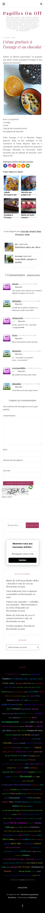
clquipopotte (17, 318)
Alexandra (16, 301)
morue (27, 722)
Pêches (11, 839)
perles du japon (36, 738)
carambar (19, 768)
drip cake (19, 789)
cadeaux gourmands (13, 696)
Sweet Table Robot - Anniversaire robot (23, 687)
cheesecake (36, 674)
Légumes (10, 673)
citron (34, 717)
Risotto (23, 730)
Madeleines (30, 713)
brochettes (37, 798)
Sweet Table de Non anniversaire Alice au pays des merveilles (22, 831)
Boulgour (19, 818)
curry (41, 691)
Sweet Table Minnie (35, 802)
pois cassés (23, 793)
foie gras (8, 756)
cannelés (31, 700)
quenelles (7, 844)
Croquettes (5, 863)
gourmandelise (18, 368)
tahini (29, 718)
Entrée (15, 806)
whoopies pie (39, 839)
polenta (33, 871)
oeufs (17, 700)
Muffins (38, 823)
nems (40, 818)
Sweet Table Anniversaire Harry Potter (13, 764)
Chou (14, 739)
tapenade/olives (8, 772)
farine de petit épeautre (13, 847)
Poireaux (32, 759)
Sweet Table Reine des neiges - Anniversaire (18, 859)
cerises (33, 839)
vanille (26, 767)
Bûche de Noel (24, 827)
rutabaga (21, 726)
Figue (42, 785)
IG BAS (23, 851)
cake (16, 835)
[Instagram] (10, 166)
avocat (9, 768)
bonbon (6, 823)
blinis (13, 818)
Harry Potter (8, 687)
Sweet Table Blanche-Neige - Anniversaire (23, 679)
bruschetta (38, 859)
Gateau (8, 734)
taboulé (21, 722)
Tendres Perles (24, 674)
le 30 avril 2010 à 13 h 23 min (30, 384)
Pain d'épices (32, 704)
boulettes (26, 855)
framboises (35, 827)
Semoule (7, 871)
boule (16, 827)
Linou (14, 335)
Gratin (30, 691)
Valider (22, 560)
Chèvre (5, 839)
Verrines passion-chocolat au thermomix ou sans (20, 627)
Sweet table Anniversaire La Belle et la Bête (18, 875)
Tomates (6, 678)
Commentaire (9, 415)
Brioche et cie (16, 755)
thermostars (16, 743)
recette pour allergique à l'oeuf (14, 810)
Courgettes (37, 742)
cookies (8, 776)
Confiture (5, 802)
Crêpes (39, 835)
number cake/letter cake (35, 793)
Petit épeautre (8, 851)
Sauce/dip (7, 818)
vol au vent (18, 855)
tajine (39, 871)
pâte (30, 674)
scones (24, 696)
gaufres (29, 806)
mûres (13, 827)
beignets (28, 743)
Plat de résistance (19, 822)
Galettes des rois (18, 735)
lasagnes (31, 772)
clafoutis (38, 687)
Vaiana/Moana (8, 738)
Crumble (14, 814)
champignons (37, 866)
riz (39, 875)
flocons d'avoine (25, 871)
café (33, 823)
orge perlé (30, 781)
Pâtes (38, 695)
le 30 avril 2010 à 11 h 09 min (30, 301)
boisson (7, 814)
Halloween (26, 756)
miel (26, 700)
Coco (30, 789)
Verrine (40, 704)
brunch (17, 674)
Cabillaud (37, 843)
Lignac (34, 851)
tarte (22, 700)
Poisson (37, 747)
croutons (32, 756)
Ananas (18, 751)
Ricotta (27, 735)
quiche (40, 678)
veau (36, 818)
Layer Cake (16, 730)
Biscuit (40, 726)
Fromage (37, 789)
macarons (23, 798)
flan (41, 764)
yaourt (21, 835)
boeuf (25, 789)
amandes (39, 713)
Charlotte (15, 871)
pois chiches (7, 730)
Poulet (30, 797)
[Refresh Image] (31, 487)
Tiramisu (13, 789)
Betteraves (16, 718)
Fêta (14, 767)
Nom (5, 449)
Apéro (9, 708)
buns (34, 777)
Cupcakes (39, 722)
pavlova (16, 839)
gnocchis (24, 717)
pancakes (6, 789)
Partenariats (14, 797)
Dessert (32, 231)
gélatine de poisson (9, 704)
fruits (27, 234)
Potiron (13, 793)
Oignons (4, 691)
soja (32, 683)
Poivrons (23, 806)
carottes (18, 771)
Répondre (18, 287)
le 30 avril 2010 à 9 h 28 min (27, 284)
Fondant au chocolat (35, 810)
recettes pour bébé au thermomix (16, 784)
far (43, 802)
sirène (39, 851)
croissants (33, 835)
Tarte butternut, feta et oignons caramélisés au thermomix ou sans (21, 594)
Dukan (36, 700)
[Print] (23, 166)
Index (32, 722)
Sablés (25, 818)
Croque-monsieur (16, 748)
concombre (35, 735)
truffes (25, 705)
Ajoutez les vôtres (33, 275)
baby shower (35, 785)
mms (29, 823)
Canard (31, 818)
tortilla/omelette (27, 751)
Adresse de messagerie (13, 460)
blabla (8, 827)
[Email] (28, 166)
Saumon (10, 700)
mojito (10, 717)
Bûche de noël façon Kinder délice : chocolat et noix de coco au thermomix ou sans (22, 583)
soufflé (6, 798)
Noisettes (16, 776)
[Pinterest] (14, 166)
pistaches (11, 751)
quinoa (4, 752)
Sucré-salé (16, 843)
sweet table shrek (12, 867)
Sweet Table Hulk (26, 847)
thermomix (26, 776)
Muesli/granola (23, 760)
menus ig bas (14, 726)
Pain (20, 839)
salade (11, 683)
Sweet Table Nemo (27, 844)
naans (25, 692)
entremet (27, 683)
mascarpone (26, 709)
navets (10, 692)
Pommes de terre (35, 730)
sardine (3, 867)
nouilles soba (5, 793)
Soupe (20, 704)
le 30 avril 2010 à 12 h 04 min (31, 351)
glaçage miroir (15, 863)
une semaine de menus (35, 863)
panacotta (23, 863)
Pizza (11, 802)
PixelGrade (32, 897)
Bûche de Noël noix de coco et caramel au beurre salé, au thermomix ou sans (20, 618)
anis (35, 726)
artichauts (35, 709)
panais (24, 781)
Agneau (35, 875)
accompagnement (10, 721)
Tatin (38, 777)
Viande (5, 683)
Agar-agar (13, 760)
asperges (16, 851)
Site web (6, 470)
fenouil (22, 743)
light (36, 691)
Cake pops (18, 683)
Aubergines (29, 726)
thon (20, 814)
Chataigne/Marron (21, 802)
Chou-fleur (39, 683)
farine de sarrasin (7, 713)
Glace (32, 747)
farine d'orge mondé (33, 764)
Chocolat (24, 231)
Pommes (39, 772)
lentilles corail (17, 781)
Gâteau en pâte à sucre (31, 814)
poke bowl (7, 748)
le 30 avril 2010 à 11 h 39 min (27, 335)
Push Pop (37, 756)
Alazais (15, 284)
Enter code (7, 497)
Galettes (16, 713)
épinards (5, 726)
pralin (18, 793)
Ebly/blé (23, 713)
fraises (28, 851)
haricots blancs (8, 835)
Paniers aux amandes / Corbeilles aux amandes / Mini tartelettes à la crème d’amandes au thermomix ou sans (22, 606)
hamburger (34, 768)
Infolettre (22, 887)
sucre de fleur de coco (24, 739)
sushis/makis (38, 752)
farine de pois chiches (18, 692)
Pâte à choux (30, 696)
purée (25, 772)
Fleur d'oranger (24, 867)
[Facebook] (5, 166)
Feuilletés (26, 839)
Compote (25, 747)
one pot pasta (35, 847)
